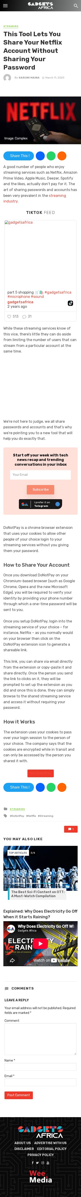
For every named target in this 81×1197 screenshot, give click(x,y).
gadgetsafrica (20, 302)
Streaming (10, 26)
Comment (11, 1021)
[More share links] (61, 155)
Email (9, 1076)
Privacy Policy (40, 1155)
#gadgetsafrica (58, 292)
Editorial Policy (52, 1149)
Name (9, 1060)
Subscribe (41, 490)
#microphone (18, 296)
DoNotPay (18, 815)
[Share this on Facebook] (40, 155)
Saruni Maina (29, 77)
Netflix (32, 815)
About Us (22, 1143)
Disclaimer (24, 1149)
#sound (37, 296)
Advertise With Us (50, 1143)
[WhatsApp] (51, 155)
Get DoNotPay (40, 773)
